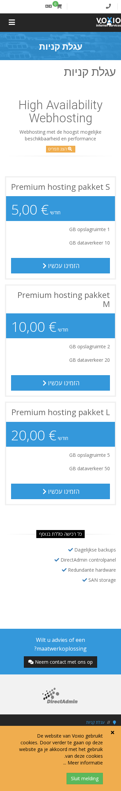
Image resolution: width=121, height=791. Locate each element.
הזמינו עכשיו (63, 266)
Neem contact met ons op (64, 662)
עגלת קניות (95, 722)
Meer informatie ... (83, 762)
